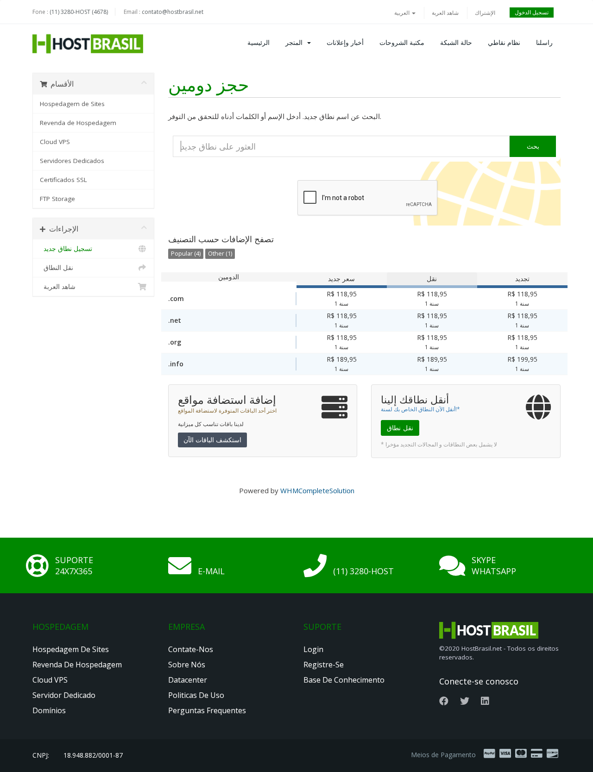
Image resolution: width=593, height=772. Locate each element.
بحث (533, 146)
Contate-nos (190, 649)
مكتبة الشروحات (401, 42)
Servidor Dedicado (63, 695)
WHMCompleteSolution (317, 490)
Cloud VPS (55, 142)
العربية (402, 13)
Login (313, 649)
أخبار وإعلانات (345, 42)
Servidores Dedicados (72, 161)
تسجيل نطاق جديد (66, 249)
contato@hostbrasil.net (172, 12)
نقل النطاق (56, 268)
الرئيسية (258, 42)
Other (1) (220, 253)
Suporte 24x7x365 (74, 565)
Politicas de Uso (196, 695)
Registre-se (323, 664)
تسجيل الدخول (532, 12)
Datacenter (187, 680)
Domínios (49, 710)
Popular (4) (186, 253)
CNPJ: (40, 755)
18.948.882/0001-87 (93, 755)
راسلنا (544, 42)
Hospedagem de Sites (72, 104)
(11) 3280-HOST (363, 571)
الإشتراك (485, 13)
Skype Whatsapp (494, 565)
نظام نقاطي (504, 42)
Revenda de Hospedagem (78, 123)
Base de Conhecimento (344, 680)
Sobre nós (186, 664)
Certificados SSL (63, 180)
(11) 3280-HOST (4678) (79, 12)
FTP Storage (57, 199)
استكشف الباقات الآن (212, 439)
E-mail (211, 571)
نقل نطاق (400, 427)
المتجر (295, 42)
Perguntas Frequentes (207, 710)
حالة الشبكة (456, 42)
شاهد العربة (445, 13)
